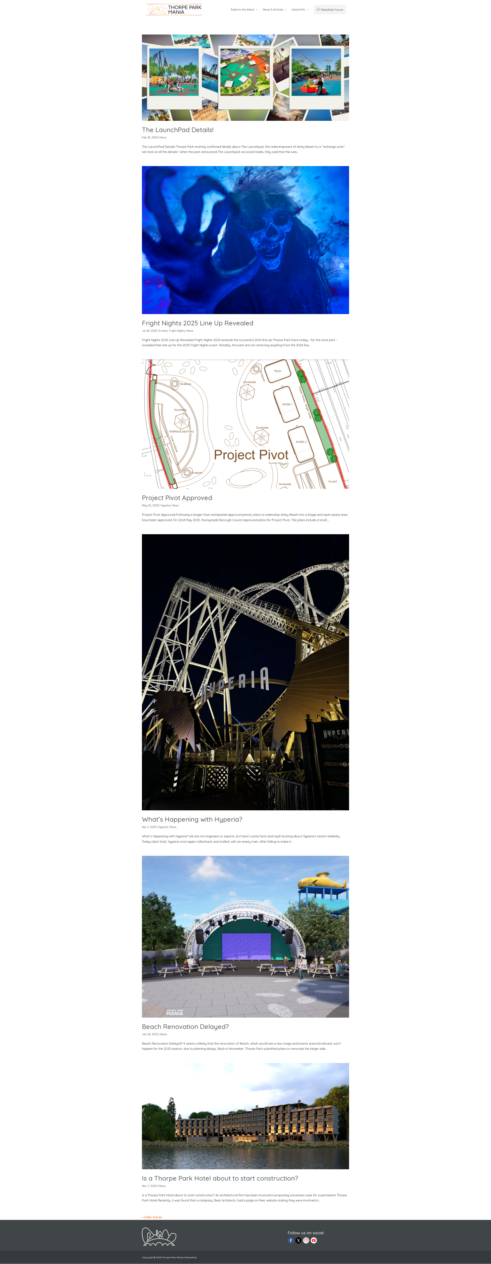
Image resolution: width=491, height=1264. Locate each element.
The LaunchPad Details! (177, 130)
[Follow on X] (298, 1240)
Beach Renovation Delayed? (185, 1026)
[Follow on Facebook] (291, 1240)
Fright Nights (177, 330)
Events (163, 330)
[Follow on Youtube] (314, 1240)
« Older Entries (152, 1217)
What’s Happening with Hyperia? (192, 819)
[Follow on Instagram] (306, 1240)
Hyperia (166, 505)
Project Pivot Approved (177, 498)
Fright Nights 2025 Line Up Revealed (197, 323)
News (163, 137)
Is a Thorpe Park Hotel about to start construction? (220, 1178)
